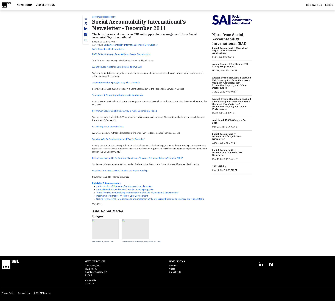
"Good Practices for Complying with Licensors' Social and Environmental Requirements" (137, 192)
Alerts (172, 268)
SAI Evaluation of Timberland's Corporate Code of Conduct (124, 186)
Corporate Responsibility (104, 16)
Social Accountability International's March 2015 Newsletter (227, 152)
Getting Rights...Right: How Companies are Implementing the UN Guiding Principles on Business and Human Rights (150, 199)
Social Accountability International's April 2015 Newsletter (226, 136)
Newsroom (24, 5)
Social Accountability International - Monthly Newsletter (130, 45)
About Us (89, 283)
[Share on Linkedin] (85, 29)
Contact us (314, 5)
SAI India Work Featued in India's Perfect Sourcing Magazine (124, 189)
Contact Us (90, 280)
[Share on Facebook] (85, 34)
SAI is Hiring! (219, 166)
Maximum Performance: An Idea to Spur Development (122, 195)
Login (329, 5)
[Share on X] (85, 23)
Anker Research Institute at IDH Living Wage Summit (230, 65)
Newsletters (45, 5)
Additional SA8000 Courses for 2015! (229, 121)
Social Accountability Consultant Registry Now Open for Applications (230, 50)
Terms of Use (24, 293)
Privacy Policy (8, 293)
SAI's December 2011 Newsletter (108, 49)
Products (173, 265)
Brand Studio (175, 272)
